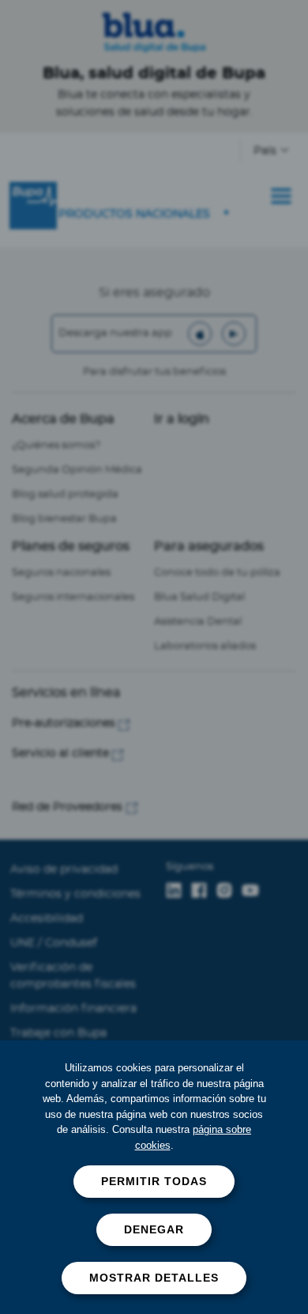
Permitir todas (154, 1181)
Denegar (154, 1229)
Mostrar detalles (154, 1277)
